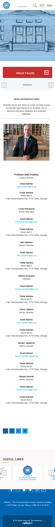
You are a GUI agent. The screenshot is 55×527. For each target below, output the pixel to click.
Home (8, 34)
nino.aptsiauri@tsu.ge (26, 255)
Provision (27, 85)
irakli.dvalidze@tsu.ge (26, 186)
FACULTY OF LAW (22, 34)
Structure (38, 34)
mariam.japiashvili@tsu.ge (26, 356)
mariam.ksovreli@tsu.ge (26, 389)
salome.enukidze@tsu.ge (26, 289)
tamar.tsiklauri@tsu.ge (26, 322)
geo (49, 5)
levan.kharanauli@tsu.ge (26, 222)
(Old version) (22, 6)
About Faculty (25, 73)
